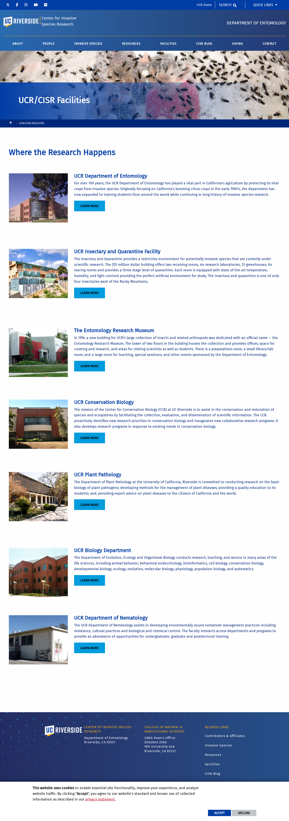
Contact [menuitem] (269, 43)
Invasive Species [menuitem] (88, 43)
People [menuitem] (49, 43)
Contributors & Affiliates (225, 736)
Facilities (212, 764)
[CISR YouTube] (36, 5)
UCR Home (204, 5)
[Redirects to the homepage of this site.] (11, 123)
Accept (219, 813)
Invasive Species (218, 745)
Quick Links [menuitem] (263, 5)
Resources (213, 755)
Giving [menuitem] (237, 43)
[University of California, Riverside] (63, 736)
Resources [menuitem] (131, 43)
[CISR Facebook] (17, 5)
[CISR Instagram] (26, 5)
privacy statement (100, 799)
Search (225, 5)
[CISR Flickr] (45, 5)
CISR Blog (212, 774)
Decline (244, 813)
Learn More (89, 206)
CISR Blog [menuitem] (204, 43)
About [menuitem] (18, 43)
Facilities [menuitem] (168, 43)
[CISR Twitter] (8, 5)
